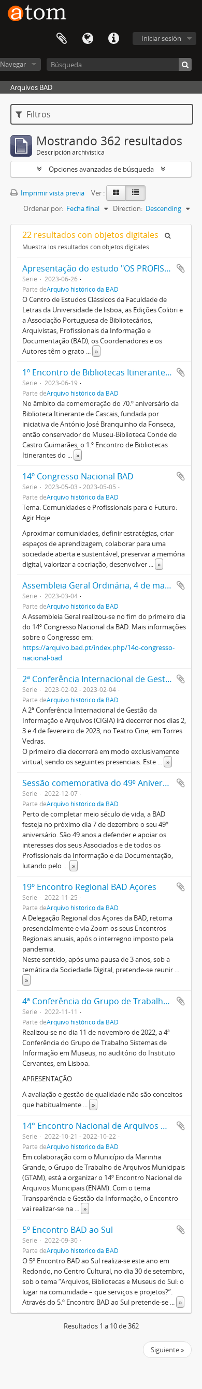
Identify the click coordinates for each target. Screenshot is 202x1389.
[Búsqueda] (185, 64)
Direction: (127, 208)
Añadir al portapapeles (181, 268)
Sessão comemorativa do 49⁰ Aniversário (102, 783)
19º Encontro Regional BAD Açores (89, 887)
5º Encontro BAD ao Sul (67, 1229)
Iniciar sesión (161, 38)
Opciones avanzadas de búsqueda (101, 169)
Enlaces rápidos (113, 39)
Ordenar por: (43, 208)
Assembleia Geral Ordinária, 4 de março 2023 (110, 585)
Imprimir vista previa (51, 193)
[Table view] (135, 193)
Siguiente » (167, 1349)
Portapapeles (62, 39)
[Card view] (116, 193)
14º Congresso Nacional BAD (78, 476)
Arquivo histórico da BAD (83, 289)
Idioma (87, 39)
